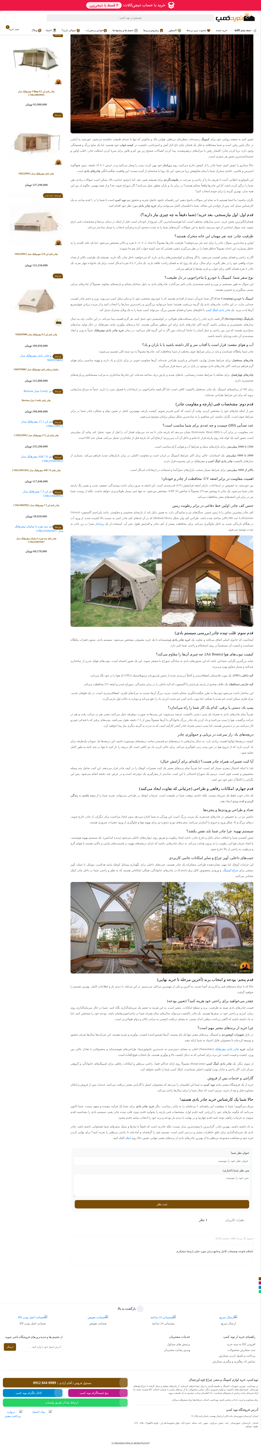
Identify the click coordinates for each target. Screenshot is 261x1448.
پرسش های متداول (178, 1344)
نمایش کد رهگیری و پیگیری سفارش (233, 1361)
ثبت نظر (162, 1204)
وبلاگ (35, 30)
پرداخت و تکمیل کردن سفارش (237, 1355)
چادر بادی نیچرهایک (227, 1049)
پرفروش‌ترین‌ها (151, 30)
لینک (128, 1137)
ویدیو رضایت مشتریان (177, 1350)
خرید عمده (221, 30)
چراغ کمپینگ (230, 870)
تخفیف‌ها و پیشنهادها (123, 30)
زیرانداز (99, 523)
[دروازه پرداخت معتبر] (12, 1423)
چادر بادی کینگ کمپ (218, 310)
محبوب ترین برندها (197, 30)
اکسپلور (173, 30)
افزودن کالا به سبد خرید (241, 1344)
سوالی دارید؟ (69, 30)
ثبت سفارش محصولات (241, 1350)
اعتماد (49, 30)
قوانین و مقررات (94, 30)
